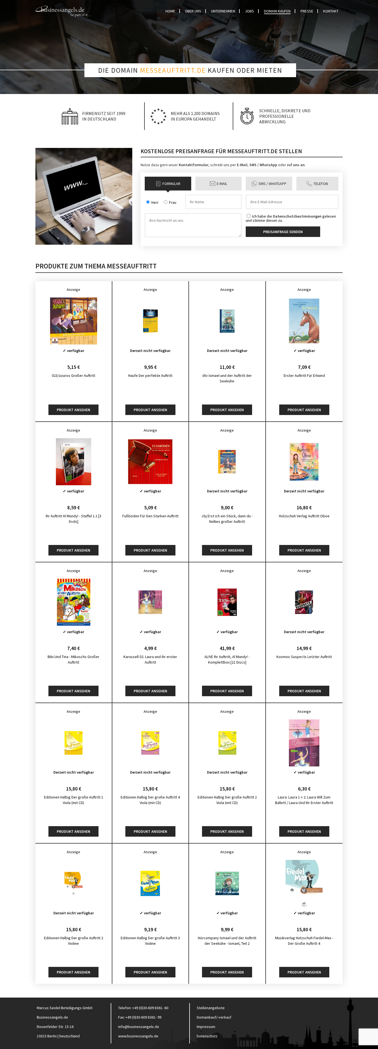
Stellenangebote (211, 1007)
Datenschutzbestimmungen (297, 216)
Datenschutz (207, 1036)
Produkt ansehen (73, 409)
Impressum (206, 1026)
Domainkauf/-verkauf (214, 1017)
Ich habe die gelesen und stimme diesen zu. (291, 218)
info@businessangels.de (138, 1026)
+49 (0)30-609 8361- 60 (150, 1007)
